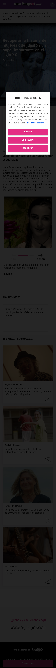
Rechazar (28, 148)
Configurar (28, 140)
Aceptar (28, 132)
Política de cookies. (35, 123)
